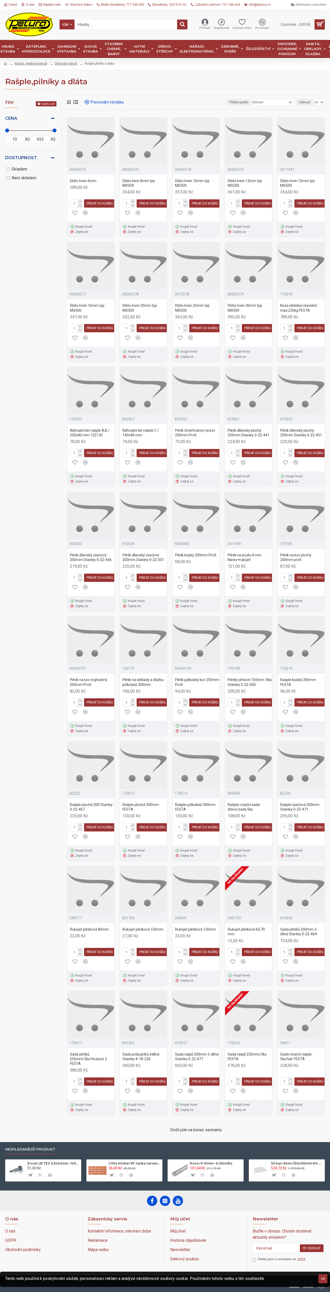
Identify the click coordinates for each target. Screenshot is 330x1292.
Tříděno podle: (239, 102)
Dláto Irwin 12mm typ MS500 (245, 183)
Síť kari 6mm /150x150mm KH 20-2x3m (297, 1163)
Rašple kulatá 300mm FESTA (298, 682)
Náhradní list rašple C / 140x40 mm (140, 432)
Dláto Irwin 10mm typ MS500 (192, 183)
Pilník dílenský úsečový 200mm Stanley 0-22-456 (91, 557)
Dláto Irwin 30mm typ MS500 (245, 307)
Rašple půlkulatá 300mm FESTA (195, 807)
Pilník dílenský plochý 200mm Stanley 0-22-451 (301, 432)
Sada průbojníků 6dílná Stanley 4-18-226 (140, 1056)
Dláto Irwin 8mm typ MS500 (138, 183)
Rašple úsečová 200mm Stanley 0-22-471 (299, 807)
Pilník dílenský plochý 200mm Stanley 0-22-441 (248, 432)
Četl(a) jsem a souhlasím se (282, 1259)
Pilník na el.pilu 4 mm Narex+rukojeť (244, 557)
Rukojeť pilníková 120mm (195, 929)
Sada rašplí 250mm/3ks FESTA (247, 1056)
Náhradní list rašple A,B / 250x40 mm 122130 (90, 432)
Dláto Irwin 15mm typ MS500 (297, 183)
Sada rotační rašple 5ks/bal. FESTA (296, 1056)
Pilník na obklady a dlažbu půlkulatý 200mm (143, 682)
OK (323, 1279)
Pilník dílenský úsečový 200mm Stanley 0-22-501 (143, 557)
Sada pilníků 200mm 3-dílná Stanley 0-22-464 (299, 931)
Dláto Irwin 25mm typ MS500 (192, 307)
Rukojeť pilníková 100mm (142, 929)
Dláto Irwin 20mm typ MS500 (139, 307)
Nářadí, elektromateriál (31, 63)
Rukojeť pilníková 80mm (89, 929)
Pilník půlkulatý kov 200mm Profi (197, 682)
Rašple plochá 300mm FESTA (140, 807)
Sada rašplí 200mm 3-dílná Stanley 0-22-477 (197, 1056)
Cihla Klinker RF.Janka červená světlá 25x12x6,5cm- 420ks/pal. (134, 1163)
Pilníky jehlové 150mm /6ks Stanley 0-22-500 (250, 682)
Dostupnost (21, 157)
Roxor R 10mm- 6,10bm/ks (211, 1163)
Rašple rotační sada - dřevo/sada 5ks (245, 807)
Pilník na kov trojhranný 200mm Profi (88, 682)
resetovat (48, 104)
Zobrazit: (305, 102)
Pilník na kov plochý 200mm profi (295, 557)
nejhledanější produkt (30, 1149)
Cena (11, 118)
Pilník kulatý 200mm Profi (195, 555)
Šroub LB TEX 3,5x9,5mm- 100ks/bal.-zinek (53, 1163)
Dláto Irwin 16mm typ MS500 (87, 307)
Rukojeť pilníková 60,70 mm (246, 931)
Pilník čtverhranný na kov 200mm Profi (195, 432)
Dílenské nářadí (66, 63)
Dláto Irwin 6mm (83, 181)
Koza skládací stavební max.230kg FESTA (298, 307)
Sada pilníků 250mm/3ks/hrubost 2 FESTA (88, 1059)
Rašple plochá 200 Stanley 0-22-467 (91, 807)
